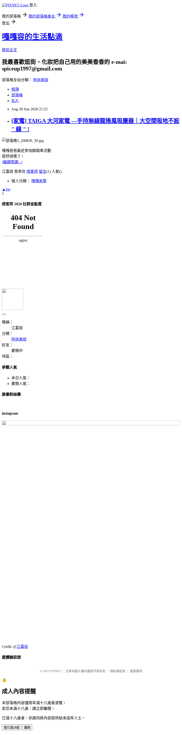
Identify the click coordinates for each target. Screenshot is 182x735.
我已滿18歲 (11, 727)
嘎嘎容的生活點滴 (32, 37)
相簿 (15, 89)
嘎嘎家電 (38, 181)
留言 (42, 171)
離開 (27, 727)
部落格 (17, 95)
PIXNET (55, 671)
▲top (6, 189)
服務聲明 (136, 671)
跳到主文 (9, 50)
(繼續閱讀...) (12, 162)
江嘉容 (22, 647)
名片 (15, 101)
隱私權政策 (117, 671)
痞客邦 (32, 171)
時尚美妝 (40, 80)
